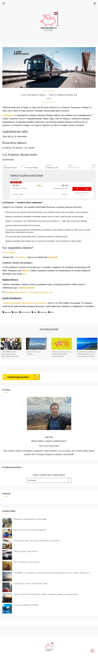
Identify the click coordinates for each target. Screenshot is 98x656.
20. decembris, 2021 (49, 102)
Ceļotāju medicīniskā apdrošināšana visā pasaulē (24, 303)
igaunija (8, 312)
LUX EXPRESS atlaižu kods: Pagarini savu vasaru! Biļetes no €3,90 (10, 354)
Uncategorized (49, 91)
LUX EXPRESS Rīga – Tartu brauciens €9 (49, 95)
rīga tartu (43, 312)
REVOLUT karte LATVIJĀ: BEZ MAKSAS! (30, 530)
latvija (16, 312)
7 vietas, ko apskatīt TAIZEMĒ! (26, 605)
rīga (35, 312)
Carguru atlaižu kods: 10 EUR (26, 551)
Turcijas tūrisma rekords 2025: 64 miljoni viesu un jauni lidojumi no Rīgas (86, 354)
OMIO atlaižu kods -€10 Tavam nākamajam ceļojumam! (37, 541)
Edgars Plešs (49, 437)
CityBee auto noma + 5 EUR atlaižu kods (30, 583)
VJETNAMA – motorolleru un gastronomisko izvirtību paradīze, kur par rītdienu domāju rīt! (51, 573)
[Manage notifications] (92, 651)
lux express (26, 312)
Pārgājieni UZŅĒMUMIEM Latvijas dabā (30, 519)
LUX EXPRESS (9, 253)
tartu (52, 312)
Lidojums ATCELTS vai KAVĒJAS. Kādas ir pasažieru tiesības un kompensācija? (46, 594)
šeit (24, 274)
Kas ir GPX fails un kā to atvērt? (27, 562)
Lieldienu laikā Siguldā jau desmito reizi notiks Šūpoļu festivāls (61, 354)
